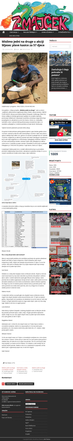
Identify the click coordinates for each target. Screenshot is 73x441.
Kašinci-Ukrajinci (29, 420)
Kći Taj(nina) (28, 411)
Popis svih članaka (7, 417)
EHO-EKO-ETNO (14, 36)
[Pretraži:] (60, 46)
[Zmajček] (36, 29)
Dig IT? (27, 423)
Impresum (4, 415)
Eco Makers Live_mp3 (63, 206)
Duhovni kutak (26, 49)
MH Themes (47, 439)
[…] (58, 109)
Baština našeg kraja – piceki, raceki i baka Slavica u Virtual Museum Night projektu (60, 288)
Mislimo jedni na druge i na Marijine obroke (8, 368)
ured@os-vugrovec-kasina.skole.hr (11, 401)
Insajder (27, 434)
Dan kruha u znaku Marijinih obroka (22, 368)
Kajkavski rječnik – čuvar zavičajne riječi (58, 240)
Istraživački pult (64, 32)
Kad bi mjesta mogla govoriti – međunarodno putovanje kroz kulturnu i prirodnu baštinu (60, 271)
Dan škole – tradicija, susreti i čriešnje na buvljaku (59, 223)
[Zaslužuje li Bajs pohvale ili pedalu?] (60, 58)
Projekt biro (28, 431)
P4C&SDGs (28, 417)
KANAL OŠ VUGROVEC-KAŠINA (58, 119)
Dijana (17, 49)
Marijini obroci (11, 384)
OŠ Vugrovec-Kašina (53, 206)
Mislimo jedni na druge (38, 368)
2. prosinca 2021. (8, 49)
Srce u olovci (28, 428)
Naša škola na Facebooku (34, 392)
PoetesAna (28, 414)
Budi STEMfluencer (30, 425)
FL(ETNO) (52, 209)
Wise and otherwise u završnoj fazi (57, 256)
